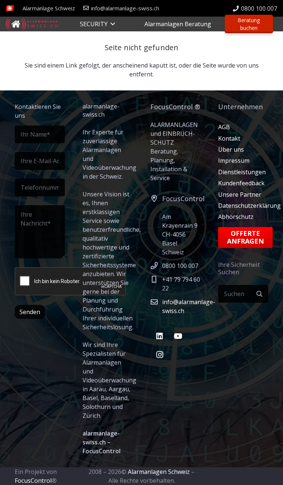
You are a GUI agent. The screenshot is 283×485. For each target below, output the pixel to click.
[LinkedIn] (159, 336)
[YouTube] (178, 336)
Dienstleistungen (242, 172)
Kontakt (229, 138)
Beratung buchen (249, 24)
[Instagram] (159, 354)
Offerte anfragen (245, 237)
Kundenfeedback (241, 183)
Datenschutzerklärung (249, 206)
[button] (111, 24)
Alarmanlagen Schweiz (159, 472)
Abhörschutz (236, 217)
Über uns (231, 149)
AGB (224, 127)
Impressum (233, 160)
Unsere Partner (239, 194)
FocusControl (33, 481)
